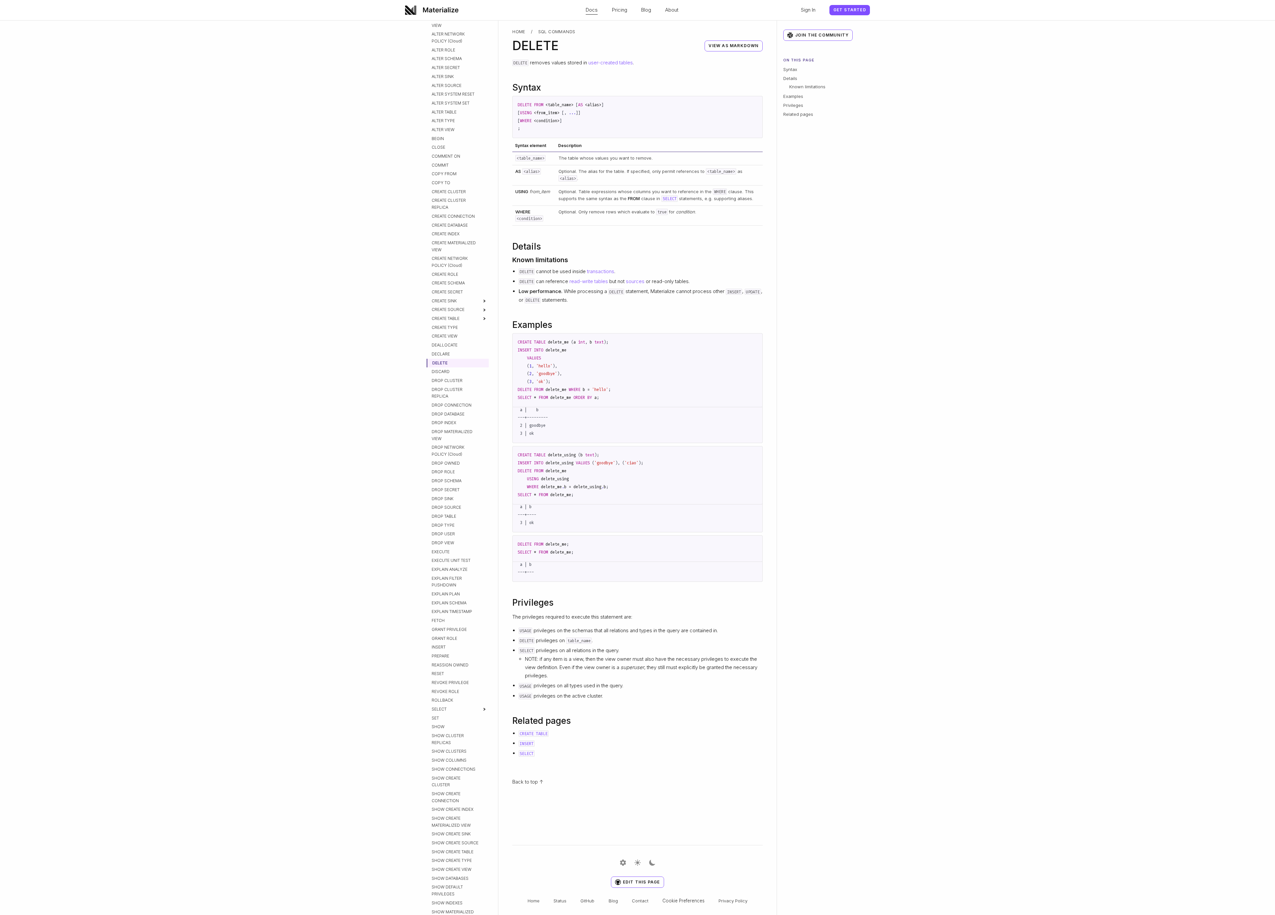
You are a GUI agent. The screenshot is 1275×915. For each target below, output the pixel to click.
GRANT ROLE (444, 638)
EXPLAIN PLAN (446, 593)
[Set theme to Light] (637, 863)
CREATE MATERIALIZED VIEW (454, 246)
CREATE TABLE (446, 318)
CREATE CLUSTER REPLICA (449, 204)
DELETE (440, 362)
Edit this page (641, 881)
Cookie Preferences (683, 900)
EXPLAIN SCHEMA (449, 602)
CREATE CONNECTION (453, 216)
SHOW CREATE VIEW (451, 869)
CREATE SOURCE (448, 309)
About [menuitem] (671, 10)
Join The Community (822, 35)
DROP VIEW (443, 542)
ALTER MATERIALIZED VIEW (452, 22)
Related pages (798, 114)
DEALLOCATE (445, 345)
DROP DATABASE (448, 414)
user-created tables (610, 62)
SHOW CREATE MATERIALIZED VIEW (451, 822)
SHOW (438, 726)
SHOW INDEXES (447, 902)
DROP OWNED (446, 463)
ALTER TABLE (444, 112)
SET (435, 718)
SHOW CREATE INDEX (452, 809)
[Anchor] (547, 86)
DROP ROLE (443, 471)
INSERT (439, 647)
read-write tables (588, 281)
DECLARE (441, 353)
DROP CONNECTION (451, 405)
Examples (793, 96)
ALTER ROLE (443, 49)
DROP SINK (443, 498)
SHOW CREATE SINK (451, 833)
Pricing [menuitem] (619, 10)
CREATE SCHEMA (448, 282)
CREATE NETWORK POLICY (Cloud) (450, 262)
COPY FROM (444, 173)
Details (790, 78)
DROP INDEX (444, 422)
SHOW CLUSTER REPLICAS (448, 739)
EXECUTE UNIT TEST (451, 560)
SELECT (439, 709)
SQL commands (556, 31)
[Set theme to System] (623, 863)
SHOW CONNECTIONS (453, 769)
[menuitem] (434, 10)
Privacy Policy (733, 900)
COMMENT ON (446, 156)
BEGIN (438, 138)
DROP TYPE (443, 525)
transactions (600, 271)
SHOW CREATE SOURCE (455, 842)
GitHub (587, 900)
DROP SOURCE (446, 507)
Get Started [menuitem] (849, 9)
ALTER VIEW (443, 129)
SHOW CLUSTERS (449, 751)
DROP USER (443, 533)
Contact (640, 900)
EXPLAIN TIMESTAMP (452, 611)
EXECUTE (441, 551)
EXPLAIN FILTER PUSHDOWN (447, 582)
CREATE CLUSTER (449, 191)
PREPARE (440, 655)
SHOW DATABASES (450, 878)
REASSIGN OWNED (450, 664)
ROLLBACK (442, 700)
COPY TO (441, 182)
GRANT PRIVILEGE (449, 629)
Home (519, 31)
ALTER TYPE (443, 120)
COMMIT (440, 165)
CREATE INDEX (446, 233)
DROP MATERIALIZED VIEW (452, 435)
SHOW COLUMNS (449, 760)
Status (559, 900)
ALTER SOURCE (447, 85)
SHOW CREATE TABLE (452, 851)
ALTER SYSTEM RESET (453, 94)
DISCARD (441, 371)
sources (635, 281)
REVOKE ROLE (445, 691)
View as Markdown (733, 45)
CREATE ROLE (445, 274)
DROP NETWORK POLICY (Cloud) (448, 451)
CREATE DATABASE (450, 225)
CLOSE (438, 147)
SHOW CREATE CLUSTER (446, 782)
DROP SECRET (446, 489)
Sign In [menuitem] (808, 10)
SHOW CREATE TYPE (452, 860)
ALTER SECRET (446, 67)
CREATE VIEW (445, 336)
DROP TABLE (444, 516)
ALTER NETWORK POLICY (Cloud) (448, 37)
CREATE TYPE (445, 327)
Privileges (793, 105)
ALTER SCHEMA (447, 58)
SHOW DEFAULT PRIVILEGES (447, 890)
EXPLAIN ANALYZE (450, 569)
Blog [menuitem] (646, 10)
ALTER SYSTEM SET (450, 103)
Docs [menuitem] (592, 10)
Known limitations (807, 86)
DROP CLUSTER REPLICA (447, 393)
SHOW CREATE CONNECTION (446, 797)
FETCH (438, 620)
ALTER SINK (443, 76)
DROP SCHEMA (447, 480)
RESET (438, 673)
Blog (613, 900)
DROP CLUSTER (447, 380)
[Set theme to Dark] (652, 863)
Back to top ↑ (527, 782)
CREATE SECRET (447, 291)
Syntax (790, 69)
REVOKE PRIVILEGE (450, 682)
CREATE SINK (444, 300)
